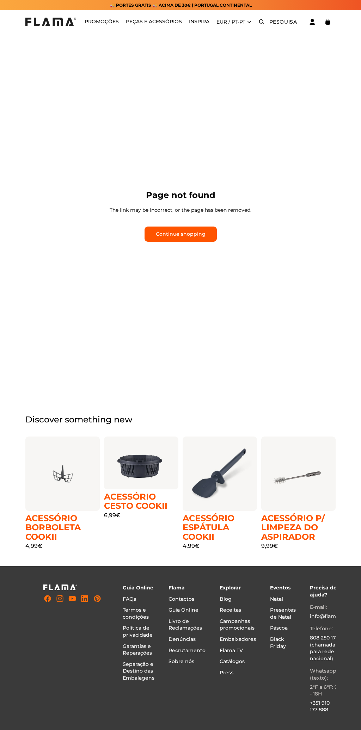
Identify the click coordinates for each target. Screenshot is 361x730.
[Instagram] (60, 598)
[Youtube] (72, 598)
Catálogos (232, 661)
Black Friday (278, 642)
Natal (276, 599)
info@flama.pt (327, 616)
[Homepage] (50, 22)
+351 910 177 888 (320, 706)
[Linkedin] (84, 598)
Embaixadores (238, 639)
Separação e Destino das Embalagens (138, 671)
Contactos (181, 599)
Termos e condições (136, 613)
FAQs (129, 599)
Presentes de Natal (283, 613)
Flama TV (231, 650)
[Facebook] (47, 598)
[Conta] (312, 22)
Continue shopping (181, 234)
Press (226, 672)
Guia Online (183, 610)
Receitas (230, 610)
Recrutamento (187, 650)
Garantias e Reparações (137, 649)
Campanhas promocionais (237, 624)
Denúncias (182, 639)
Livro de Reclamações (185, 624)
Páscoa (279, 628)
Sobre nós (181, 661)
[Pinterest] (97, 598)
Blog (226, 599)
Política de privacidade (138, 631)
